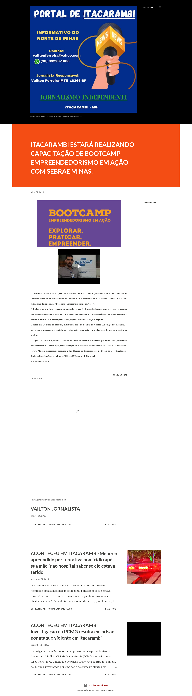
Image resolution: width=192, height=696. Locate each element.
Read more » (111, 524)
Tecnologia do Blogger (97, 685)
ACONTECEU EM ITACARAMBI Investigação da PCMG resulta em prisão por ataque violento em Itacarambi (72, 631)
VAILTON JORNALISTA (55, 509)
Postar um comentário (60, 524)
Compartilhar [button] (149, 202)
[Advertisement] (75, 466)
